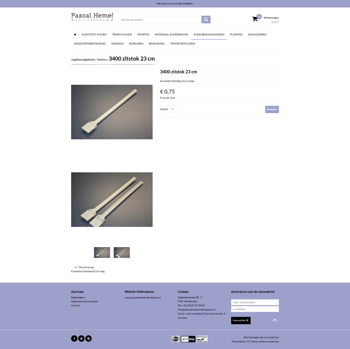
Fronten (143, 34)
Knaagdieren (257, 34)
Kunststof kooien (94, 34)
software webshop (268, 341)
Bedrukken (157, 43)
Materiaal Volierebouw (171, 34)
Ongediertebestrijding (90, 43)
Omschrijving (86, 267)
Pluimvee (236, 34)
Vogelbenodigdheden (208, 34)
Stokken (102, 59)
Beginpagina (78, 297)
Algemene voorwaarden (84, 301)
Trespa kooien (122, 34)
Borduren (136, 43)
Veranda (117, 43)
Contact (75, 305)
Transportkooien (182, 43)
